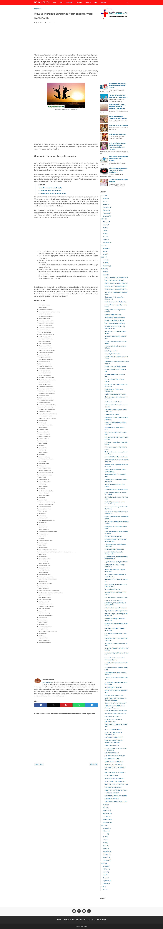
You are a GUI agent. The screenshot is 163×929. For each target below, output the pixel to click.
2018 (104, 195)
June (106, 198)
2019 (104, 219)
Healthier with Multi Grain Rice (113, 402)
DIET (61, 2)
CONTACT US (74, 919)
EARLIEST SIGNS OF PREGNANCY (115, 756)
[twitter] (53, 705)
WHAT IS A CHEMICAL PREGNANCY (115, 772)
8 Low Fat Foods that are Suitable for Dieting (53, 193)
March (106, 225)
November (107, 213)
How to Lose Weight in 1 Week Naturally (116, 277)
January (106, 248)
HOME (59, 919)
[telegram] (91, 705)
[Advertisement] (66, 39)
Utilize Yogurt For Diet (111, 351)
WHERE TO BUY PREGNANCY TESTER (116, 796)
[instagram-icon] (79, 911)
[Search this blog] (127, 2)
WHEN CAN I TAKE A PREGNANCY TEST (116, 784)
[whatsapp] (79, 705)
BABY (55, 2)
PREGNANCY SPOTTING (112, 745)
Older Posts (93, 764)
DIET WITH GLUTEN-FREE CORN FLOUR (116, 597)
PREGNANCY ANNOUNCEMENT (114, 737)
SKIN (95, 2)
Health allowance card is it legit (118, 125)
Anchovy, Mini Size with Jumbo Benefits (116, 457)
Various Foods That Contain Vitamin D (116, 286)
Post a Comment (50, 23)
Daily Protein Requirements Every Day (51, 188)
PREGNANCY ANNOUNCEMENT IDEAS (116, 790)
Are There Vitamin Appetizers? (113, 536)
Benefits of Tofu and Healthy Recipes (115, 366)
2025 (103, 886)
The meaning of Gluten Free (113, 589)
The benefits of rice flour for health (115, 317)
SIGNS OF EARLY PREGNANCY (113, 764)
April (105, 228)
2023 (104, 825)
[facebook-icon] (74, 911)
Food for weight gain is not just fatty (115, 394)
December (107, 216)
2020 (104, 245)
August (106, 204)
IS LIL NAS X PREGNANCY (112, 759)
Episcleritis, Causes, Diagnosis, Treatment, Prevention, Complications (118, 170)
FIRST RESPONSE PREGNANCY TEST (115, 714)
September (107, 207)
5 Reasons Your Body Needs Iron (114, 549)
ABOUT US (66, 919)
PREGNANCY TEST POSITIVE (113, 716)
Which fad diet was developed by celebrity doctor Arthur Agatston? (118, 158)
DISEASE (103, 2)
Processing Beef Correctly (112, 354)
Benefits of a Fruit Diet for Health (114, 320)
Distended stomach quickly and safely (116, 608)
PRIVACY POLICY (85, 919)
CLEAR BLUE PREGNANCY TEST (114, 695)
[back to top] (159, 925)
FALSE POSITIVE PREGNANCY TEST (115, 781)
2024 (104, 863)
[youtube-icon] (84, 911)
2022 (104, 268)
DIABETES (88, 2)
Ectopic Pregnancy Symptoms (113, 687)
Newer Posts (39, 764)
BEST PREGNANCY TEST (112, 799)
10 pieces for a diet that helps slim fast (116, 611)
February (106, 222)
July (105, 201)
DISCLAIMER (95, 919)
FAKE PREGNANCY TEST (112, 793)
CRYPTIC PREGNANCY (111, 775)
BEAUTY (79, 2)
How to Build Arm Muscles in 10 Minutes (116, 283)
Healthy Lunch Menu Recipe (113, 314)
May (105, 230)
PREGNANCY (70, 2)
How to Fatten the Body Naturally (114, 280)
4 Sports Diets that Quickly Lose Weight (116, 562)
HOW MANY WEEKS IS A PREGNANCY (116, 711)
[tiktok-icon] (89, 911)
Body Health (42, 2)
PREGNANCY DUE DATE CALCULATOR (116, 802)
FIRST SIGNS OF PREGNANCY (113, 729)
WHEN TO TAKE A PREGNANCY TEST (115, 703)
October (106, 210)
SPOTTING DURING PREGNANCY (114, 778)
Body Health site (47, 682)
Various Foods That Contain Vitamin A (116, 289)
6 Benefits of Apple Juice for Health (50, 190)
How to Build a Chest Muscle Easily (115, 323)
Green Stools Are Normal (112, 414)
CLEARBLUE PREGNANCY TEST (114, 761)
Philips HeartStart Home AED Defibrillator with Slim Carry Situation (117, 85)
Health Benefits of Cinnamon (117, 134)
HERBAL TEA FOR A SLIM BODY (114, 600)
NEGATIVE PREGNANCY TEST (113, 787)
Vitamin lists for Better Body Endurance (116, 489)
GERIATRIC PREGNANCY (112, 753)
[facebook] (40, 705)
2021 (104, 257)
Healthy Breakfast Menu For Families (115, 302)
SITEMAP (103, 919)
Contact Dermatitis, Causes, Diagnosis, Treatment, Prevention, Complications (117, 106)
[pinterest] (66, 705)
